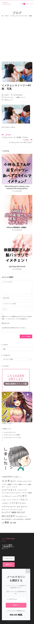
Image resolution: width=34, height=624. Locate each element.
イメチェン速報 (26, 484)
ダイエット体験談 (27, 492)
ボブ (18, 507)
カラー (3, 487)
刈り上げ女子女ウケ (7, 519)
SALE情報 (15, 476)
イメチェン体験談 (7, 484)
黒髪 (14, 523)
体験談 (14, 512)
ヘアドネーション (18, 503)
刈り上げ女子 (8, 516)
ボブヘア (24, 507)
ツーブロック (6, 496)
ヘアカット (12, 127)
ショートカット (9, 490)
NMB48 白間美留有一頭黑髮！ (17, 227)
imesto (6, 95)
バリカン (4, 500)
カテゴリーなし (9, 97)
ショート (14, 487)
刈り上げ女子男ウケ (19, 519)
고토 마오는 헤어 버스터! (17, 266)
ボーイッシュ (5, 509)
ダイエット (19, 492)
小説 (3, 522)
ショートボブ (5, 492)
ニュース (14, 496)
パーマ (9, 500)
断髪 (7, 522)
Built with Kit (16, 614)
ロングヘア (6, 512)
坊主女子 (28, 519)
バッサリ (22, 496)
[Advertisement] (17, 36)
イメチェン (7, 127)
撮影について (21, 97)
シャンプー (8, 486)
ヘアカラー (5, 503)
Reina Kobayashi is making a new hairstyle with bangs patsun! (17, 187)
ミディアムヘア (14, 509)
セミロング (12, 492)
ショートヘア (22, 490)
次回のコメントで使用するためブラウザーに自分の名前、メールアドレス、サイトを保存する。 (17, 318)
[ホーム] (2, 15)
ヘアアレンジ (14, 500)
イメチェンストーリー (10, 432)
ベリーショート (9, 506)
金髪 (11, 522)
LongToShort (7, 477)
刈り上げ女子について (21, 516)
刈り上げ (21, 512)
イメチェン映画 (17, 484)
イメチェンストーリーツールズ (12, 437)
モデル (21, 509)
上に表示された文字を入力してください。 (14, 327)
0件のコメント (8, 100)
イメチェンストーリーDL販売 (12, 435)
